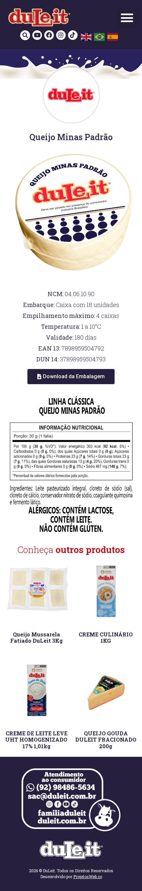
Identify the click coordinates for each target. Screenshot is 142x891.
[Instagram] (61, 35)
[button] (127, 17)
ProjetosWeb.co (87, 876)
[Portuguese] (99, 36)
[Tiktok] (73, 35)
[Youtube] (37, 35)
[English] (86, 36)
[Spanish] (113, 36)
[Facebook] (49, 35)
